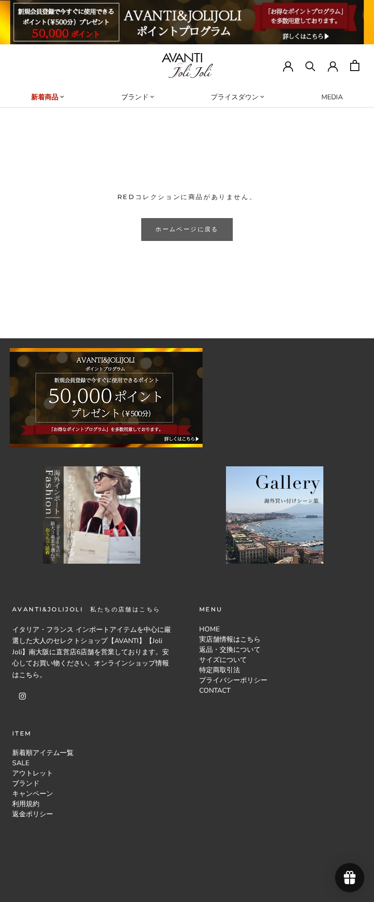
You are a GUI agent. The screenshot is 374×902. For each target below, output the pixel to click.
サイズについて (223, 659)
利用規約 (25, 804)
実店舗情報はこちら (230, 639)
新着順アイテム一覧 (43, 752)
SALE (20, 763)
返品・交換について (230, 649)
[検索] (310, 65)
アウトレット (32, 773)
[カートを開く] (354, 65)
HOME (209, 629)
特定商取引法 (219, 670)
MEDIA (332, 97)
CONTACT (214, 690)
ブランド (25, 783)
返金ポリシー (32, 814)
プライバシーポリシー (233, 680)
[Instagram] (22, 695)
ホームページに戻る (187, 229)
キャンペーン (32, 793)
